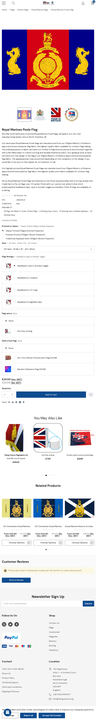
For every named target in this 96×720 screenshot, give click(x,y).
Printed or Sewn (28, 226)
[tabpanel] (16, 519)
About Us (6, 673)
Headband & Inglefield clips (29, 302)
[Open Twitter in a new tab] (10, 624)
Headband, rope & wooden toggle (32, 265)
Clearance (53, 650)
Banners (52, 641)
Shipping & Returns (10, 691)
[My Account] (83, 3)
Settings (10, 715)
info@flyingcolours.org (63, 699)
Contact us (54, 623)
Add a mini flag (12, 340)
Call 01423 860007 (62, 694)
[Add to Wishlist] (91, 394)
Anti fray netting (24, 331)
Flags (51, 627)
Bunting (52, 645)
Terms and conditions (12, 687)
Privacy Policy (8, 678)
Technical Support (10, 682)
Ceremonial (54, 632)
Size (19, 243)
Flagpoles (53, 636)
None (11, 320)
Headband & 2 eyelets (27, 277)
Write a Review (16, 580)
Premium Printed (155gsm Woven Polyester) (25, 234)
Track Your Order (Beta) (13, 669)
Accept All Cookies (51, 715)
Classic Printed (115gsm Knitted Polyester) (25, 230)
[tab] (46, 549)
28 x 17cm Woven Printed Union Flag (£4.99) (37, 357)
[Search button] (13, 3)
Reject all (28, 715)
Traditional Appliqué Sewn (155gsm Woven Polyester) (30, 238)
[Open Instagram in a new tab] (4, 624)
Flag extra (9, 313)
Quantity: (6, 388)
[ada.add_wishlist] (28, 543)
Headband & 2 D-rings (27, 290)
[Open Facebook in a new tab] (16, 624)
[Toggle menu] (4, 3)
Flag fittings (23, 256)
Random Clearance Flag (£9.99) (31, 369)
